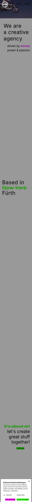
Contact (27, 4)
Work (12, 4)
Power (18, 4)
